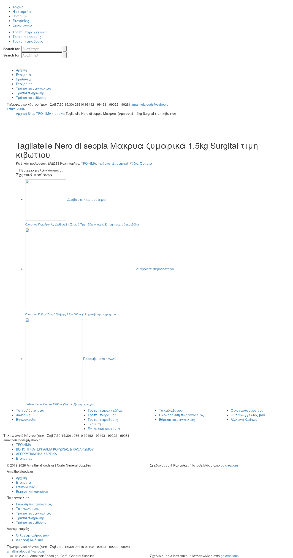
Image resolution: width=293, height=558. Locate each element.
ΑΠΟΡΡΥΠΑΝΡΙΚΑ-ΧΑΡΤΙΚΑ (36, 453)
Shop (31, 113)
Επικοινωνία (22, 25)
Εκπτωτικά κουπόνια (104, 428)
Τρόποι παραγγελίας (30, 32)
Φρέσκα (58, 113)
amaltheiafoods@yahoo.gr (150, 104)
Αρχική (18, 7)
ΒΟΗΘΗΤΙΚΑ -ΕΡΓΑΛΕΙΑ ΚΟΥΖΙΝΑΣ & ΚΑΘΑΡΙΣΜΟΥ (55, 449)
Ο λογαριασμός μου (247, 410)
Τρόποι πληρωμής (27, 36)
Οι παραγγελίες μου (248, 415)
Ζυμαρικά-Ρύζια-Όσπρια (132, 163)
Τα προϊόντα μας (30, 410)
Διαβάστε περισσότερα (86, 199)
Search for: (12, 48)
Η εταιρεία (22, 11)
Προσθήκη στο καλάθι (100, 358)
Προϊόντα (20, 16)
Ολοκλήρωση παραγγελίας (181, 415)
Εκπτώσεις (96, 424)
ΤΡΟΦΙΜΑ (43, 113)
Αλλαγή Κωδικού (244, 419)
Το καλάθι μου (171, 410)
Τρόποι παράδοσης (28, 41)
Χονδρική (23, 415)
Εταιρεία (23, 74)
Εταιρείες (21, 20)
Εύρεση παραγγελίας (177, 419)
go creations (230, 465)
